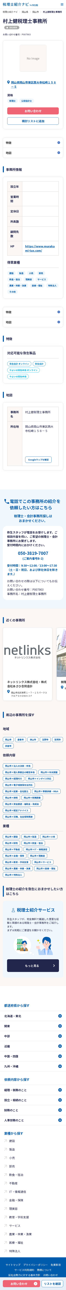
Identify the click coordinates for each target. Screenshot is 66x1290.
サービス (14, 1225)
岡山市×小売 (48, 836)
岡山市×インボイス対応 (39, 778)
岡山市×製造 (30, 836)
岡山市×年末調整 (49, 772)
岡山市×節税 (11, 797)
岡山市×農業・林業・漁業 (17, 868)
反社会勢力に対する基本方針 (24, 1275)
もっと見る (32, 965)
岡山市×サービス (42, 862)
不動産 (13, 1183)
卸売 (12, 1166)
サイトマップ (13, 1265)
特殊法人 (14, 1251)
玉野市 (45, 739)
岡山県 (25, 11)
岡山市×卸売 (11, 842)
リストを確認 (52, 1284)
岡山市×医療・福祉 (45, 868)
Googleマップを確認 (38, 459)
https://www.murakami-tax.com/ (40, 248)
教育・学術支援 (19, 1217)
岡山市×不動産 (12, 849)
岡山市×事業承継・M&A (46, 791)
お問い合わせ (33, 111)
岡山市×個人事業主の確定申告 (20, 772)
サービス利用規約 (24, 1270)
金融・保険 (16, 1200)
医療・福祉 (16, 1242)
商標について (44, 1270)
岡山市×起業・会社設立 (16, 791)
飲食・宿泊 (16, 1175)
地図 (8, 153)
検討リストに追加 (33, 121)
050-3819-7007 (33, 555)
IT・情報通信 (17, 1192)
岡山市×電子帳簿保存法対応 (19, 784)
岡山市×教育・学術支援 (16, 862)
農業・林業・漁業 (20, 1234)
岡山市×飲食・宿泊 (33, 842)
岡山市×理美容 (37, 855)
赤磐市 (8, 745)
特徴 (8, 143)
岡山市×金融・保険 (14, 855)
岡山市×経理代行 (13, 778)
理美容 (13, 1208)
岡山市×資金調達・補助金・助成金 (22, 803)
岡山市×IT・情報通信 (36, 849)
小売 (12, 1158)
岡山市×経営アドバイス (16, 810)
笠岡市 (57, 739)
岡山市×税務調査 (32, 797)
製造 (12, 1149)
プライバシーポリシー (35, 1265)
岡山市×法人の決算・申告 (17, 765)
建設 (12, 1141)
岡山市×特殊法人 (13, 874)
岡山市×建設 (11, 836)
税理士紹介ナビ (10, 11)
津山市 (33, 739)
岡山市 (35, 11)
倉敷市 (20, 739)
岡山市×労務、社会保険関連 (19, 816)
